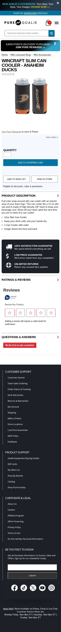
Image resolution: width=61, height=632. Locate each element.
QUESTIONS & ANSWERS (19, 337)
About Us (12, 503)
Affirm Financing (15, 521)
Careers (11, 509)
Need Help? (8, 609)
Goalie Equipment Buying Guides (23, 458)
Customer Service (16, 377)
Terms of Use (14, 533)
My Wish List (14, 469)
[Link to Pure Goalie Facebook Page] (14, 591)
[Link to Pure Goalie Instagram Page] (51, 591)
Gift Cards (12, 464)
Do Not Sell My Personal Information (25, 538)
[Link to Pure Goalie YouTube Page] (42, 591)
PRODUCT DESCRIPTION (18, 195)
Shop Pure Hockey (17, 487)
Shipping (12, 412)
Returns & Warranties (18, 400)
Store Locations (15, 424)
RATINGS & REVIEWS (16, 279)
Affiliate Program (16, 515)
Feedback (12, 441)
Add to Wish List (16, 179)
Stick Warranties (15, 395)
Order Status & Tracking (19, 389)
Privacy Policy (14, 527)
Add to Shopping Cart (30, 162)
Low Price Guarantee (18, 430)
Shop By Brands (15, 475)
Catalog (11, 481)
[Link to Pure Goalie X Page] (33, 591)
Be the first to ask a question (19, 345)
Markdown (30, 13)
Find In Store (44, 179)
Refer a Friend (14, 418)
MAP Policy (13, 435)
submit (32, 575)
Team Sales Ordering (17, 383)
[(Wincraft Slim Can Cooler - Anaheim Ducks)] (30, 96)
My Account (13, 406)
